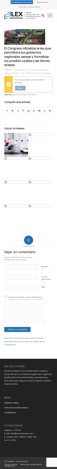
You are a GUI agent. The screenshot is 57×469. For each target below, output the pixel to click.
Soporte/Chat (42, 2)
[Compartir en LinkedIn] (28, 111)
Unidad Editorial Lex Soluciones (37, 73)
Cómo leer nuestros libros (29, 7)
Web (43, 287)
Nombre (44, 268)
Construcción (36, 70)
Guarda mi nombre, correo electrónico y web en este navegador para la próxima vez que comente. (25, 299)
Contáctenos (10, 412)
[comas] (24, 37)
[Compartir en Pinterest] (23, 111)
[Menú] (48, 15)
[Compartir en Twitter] (12, 111)
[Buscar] (41, 15)
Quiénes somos (11, 402)
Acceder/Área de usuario (21, 2)
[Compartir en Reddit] (44, 111)
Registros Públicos (30, 94)
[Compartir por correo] (50, 111)
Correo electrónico (46, 279)
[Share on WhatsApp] (18, 111)
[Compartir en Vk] (39, 111)
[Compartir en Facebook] (7, 111)
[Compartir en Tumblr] (33, 111)
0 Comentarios (21, 70)
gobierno (17, 94)
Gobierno (15, 73)
